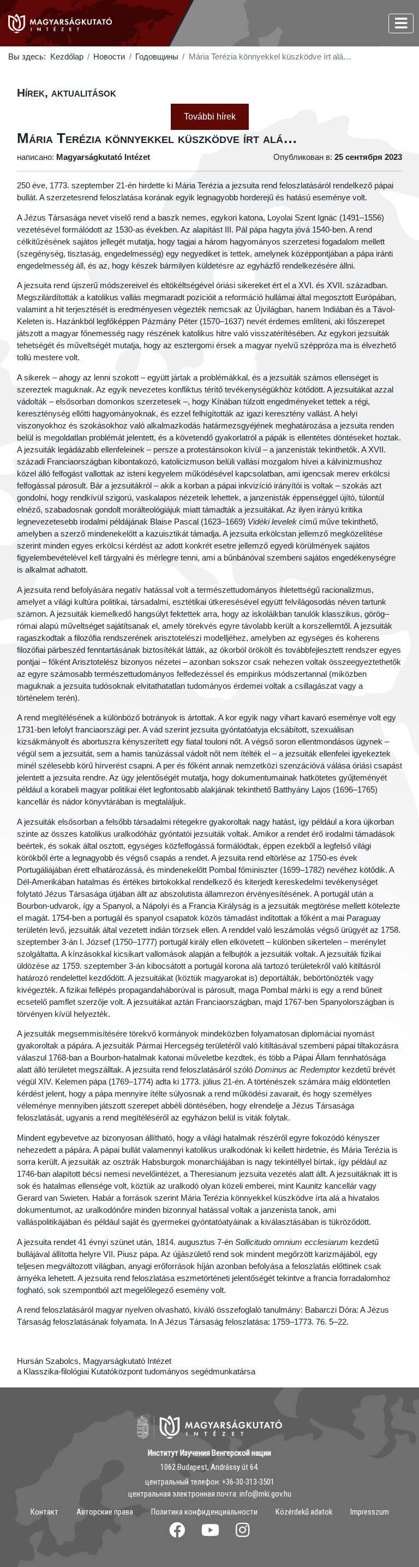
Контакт (44, 1512)
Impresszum (369, 1512)
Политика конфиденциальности (204, 1512)
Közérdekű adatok (304, 1512)
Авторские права (104, 1512)
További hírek (210, 116)
